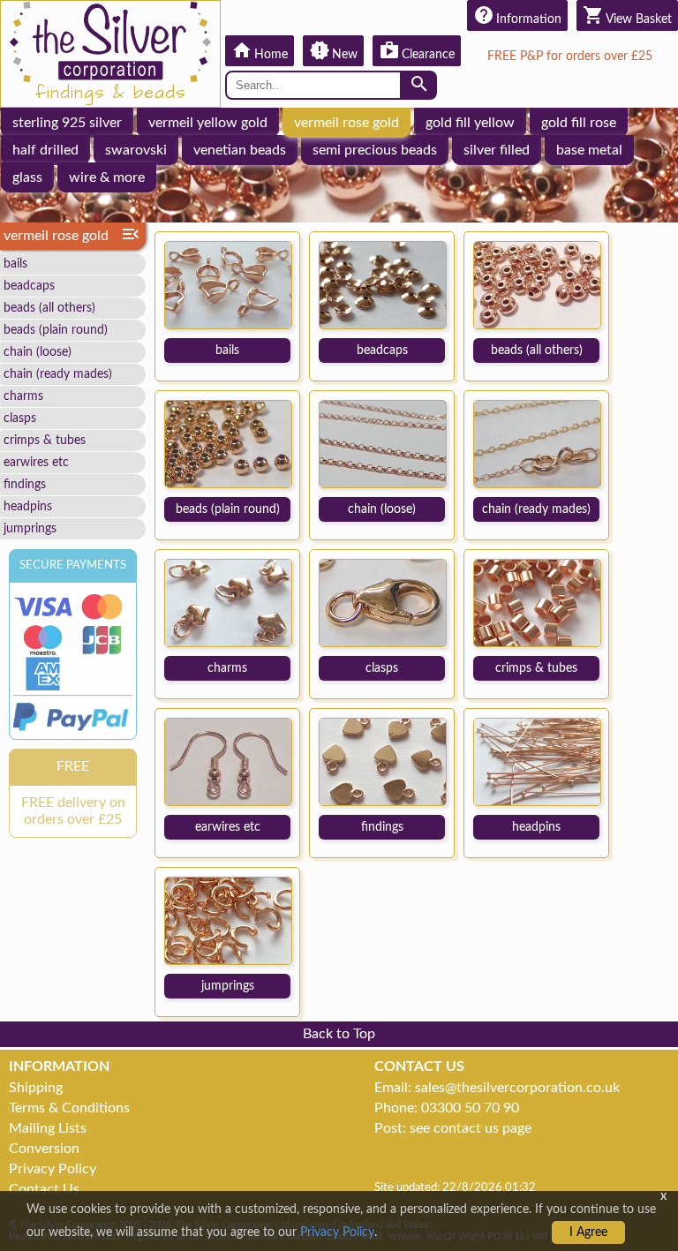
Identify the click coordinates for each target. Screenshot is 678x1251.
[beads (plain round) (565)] (228, 443)
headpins (28, 506)
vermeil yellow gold (207, 123)
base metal (589, 150)
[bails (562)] (228, 284)
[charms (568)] (228, 602)
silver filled (496, 150)
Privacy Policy (52, 1169)
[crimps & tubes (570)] (537, 602)
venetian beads (239, 150)
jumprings (30, 528)
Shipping (36, 1088)
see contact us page (470, 1128)
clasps (20, 418)
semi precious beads (375, 150)
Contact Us (44, 1189)
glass (27, 177)
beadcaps (29, 285)
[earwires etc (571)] (228, 761)
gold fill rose (578, 123)
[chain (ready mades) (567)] (537, 443)
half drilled (45, 150)
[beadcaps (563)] (383, 284)
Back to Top (339, 1034)
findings (25, 484)
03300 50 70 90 (470, 1108)
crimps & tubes (45, 440)
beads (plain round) (56, 329)
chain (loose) (38, 351)
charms (23, 396)
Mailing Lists (48, 1128)
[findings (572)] (383, 761)
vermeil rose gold (346, 123)
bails (15, 263)
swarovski (136, 150)
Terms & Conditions (69, 1108)
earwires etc (36, 462)
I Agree (588, 1232)
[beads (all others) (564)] (537, 284)
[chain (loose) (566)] (383, 443)
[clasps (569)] (383, 602)
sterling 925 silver (67, 123)
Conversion (44, 1149)
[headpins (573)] (537, 761)
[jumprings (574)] (228, 920)
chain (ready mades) (58, 374)
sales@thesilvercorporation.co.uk (517, 1088)
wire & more (107, 177)
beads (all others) (49, 307)
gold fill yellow (470, 123)
